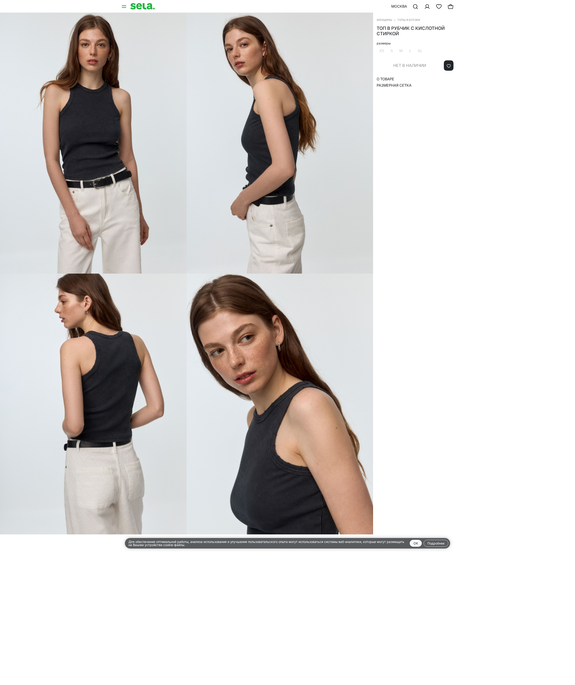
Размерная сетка (394, 85)
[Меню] (124, 6)
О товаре (385, 79)
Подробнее (436, 543)
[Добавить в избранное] (449, 65)
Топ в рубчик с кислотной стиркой (411, 31)
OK (416, 543)
